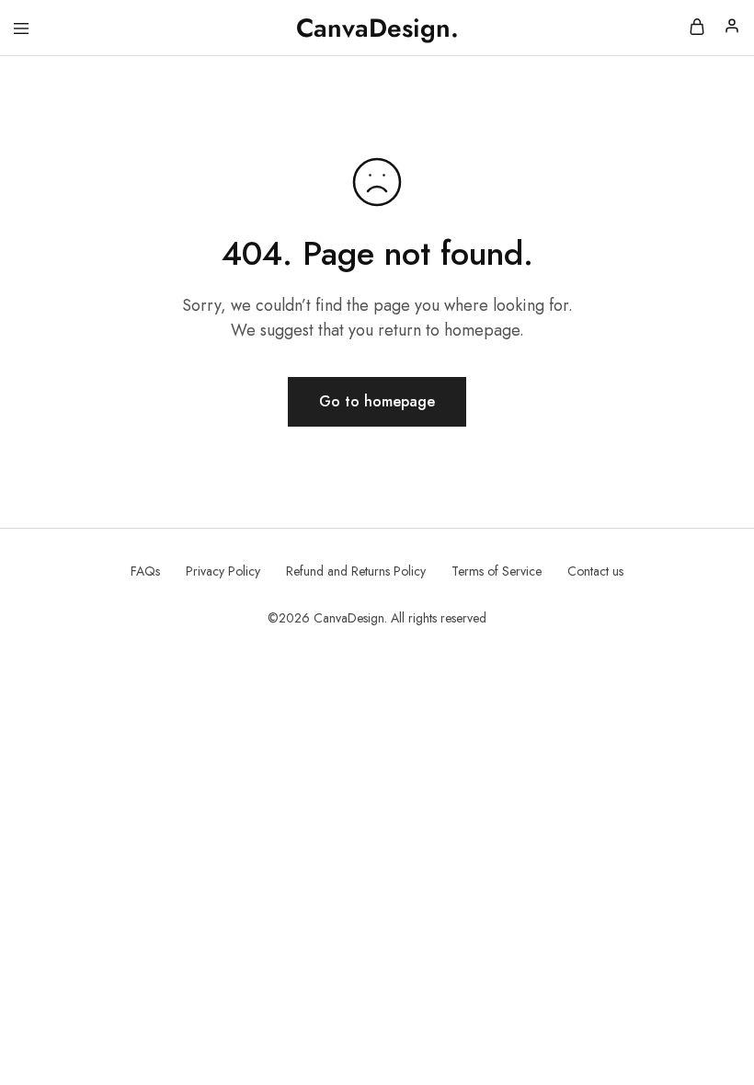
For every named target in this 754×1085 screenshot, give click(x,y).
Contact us (595, 571)
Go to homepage (377, 401)
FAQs (145, 571)
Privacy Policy (223, 571)
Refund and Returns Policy (356, 571)
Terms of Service (496, 571)
